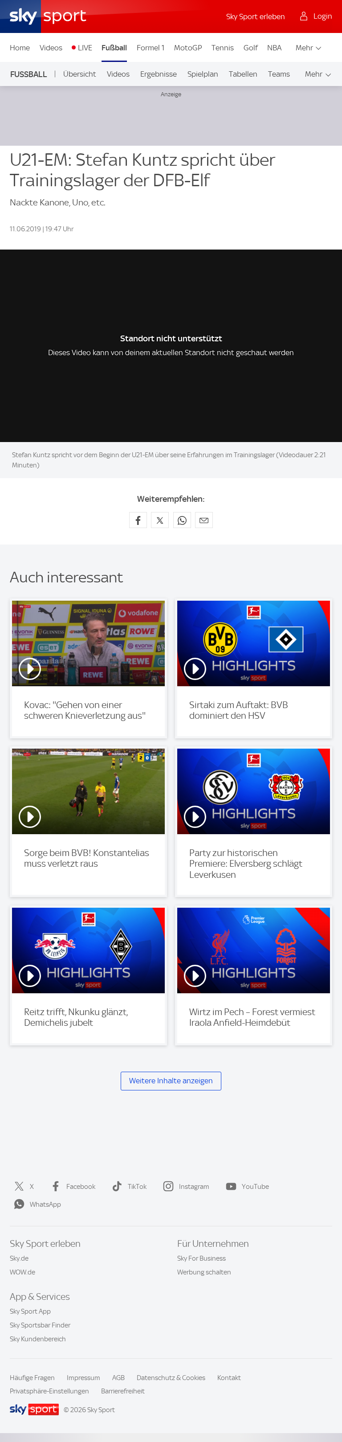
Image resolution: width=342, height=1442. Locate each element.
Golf (251, 47)
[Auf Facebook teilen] (138, 520)
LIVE (85, 47)
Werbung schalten (204, 1272)
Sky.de (19, 1258)
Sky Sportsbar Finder (40, 1325)
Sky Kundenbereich (38, 1339)
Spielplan (202, 74)
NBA (274, 47)
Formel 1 (150, 47)
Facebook (80, 1187)
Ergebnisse (158, 74)
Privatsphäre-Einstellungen (49, 1391)
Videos (51, 47)
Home (20, 47)
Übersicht (79, 74)
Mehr (304, 47)
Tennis (223, 47)
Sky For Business (201, 1258)
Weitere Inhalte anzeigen (171, 1081)
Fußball (114, 47)
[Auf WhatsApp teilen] (182, 520)
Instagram (194, 1187)
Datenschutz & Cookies (171, 1378)
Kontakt (229, 1378)
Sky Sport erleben (255, 16)
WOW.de (22, 1272)
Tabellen (243, 74)
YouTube (255, 1187)
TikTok (137, 1187)
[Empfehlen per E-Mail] (204, 520)
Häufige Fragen (32, 1378)
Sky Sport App (30, 1311)
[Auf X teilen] (160, 520)
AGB (118, 1378)
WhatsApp (45, 1204)
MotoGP (188, 47)
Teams (279, 74)
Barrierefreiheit (123, 1391)
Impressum (83, 1378)
